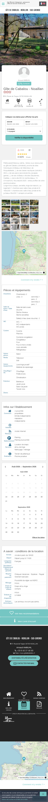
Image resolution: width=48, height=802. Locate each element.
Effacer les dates (38, 537)
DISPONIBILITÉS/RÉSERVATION (24, 658)
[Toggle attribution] (44, 272)
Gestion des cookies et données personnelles (15, 799)
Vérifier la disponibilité (24, 138)
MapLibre (39, 272)
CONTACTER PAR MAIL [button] (25, 663)
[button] (24, 83)
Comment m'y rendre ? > (32, 280)
